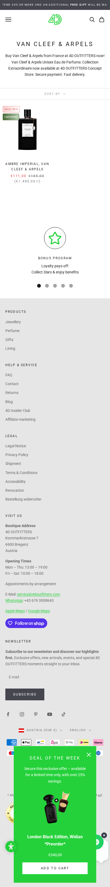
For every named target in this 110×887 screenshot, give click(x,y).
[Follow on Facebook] (8, 714)
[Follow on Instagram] (22, 714)
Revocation (14, 490)
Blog (9, 402)
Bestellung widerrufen (23, 499)
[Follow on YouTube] (49, 714)
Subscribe (25, 694)
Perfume (12, 331)
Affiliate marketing (20, 419)
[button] (11, 846)
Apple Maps (15, 611)
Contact (12, 384)
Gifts (9, 339)
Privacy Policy (16, 455)
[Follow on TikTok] (63, 714)
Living (10, 348)
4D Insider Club (17, 410)
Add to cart (55, 868)
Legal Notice (15, 446)
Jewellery (13, 322)
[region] (55, 251)
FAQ (8, 375)
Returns (11, 392)
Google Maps (39, 611)
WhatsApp (14, 600)
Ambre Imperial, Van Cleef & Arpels (27, 166)
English (78, 730)
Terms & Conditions (21, 473)
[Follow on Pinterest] (35, 714)
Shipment (13, 463)
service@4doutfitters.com (38, 594)
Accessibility (15, 481)
